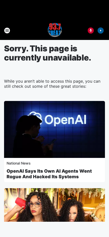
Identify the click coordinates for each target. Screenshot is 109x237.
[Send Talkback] (91, 30)
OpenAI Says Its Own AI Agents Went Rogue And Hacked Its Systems (49, 173)
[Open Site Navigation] (7, 30)
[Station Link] (54, 30)
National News (19, 163)
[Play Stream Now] (101, 30)
